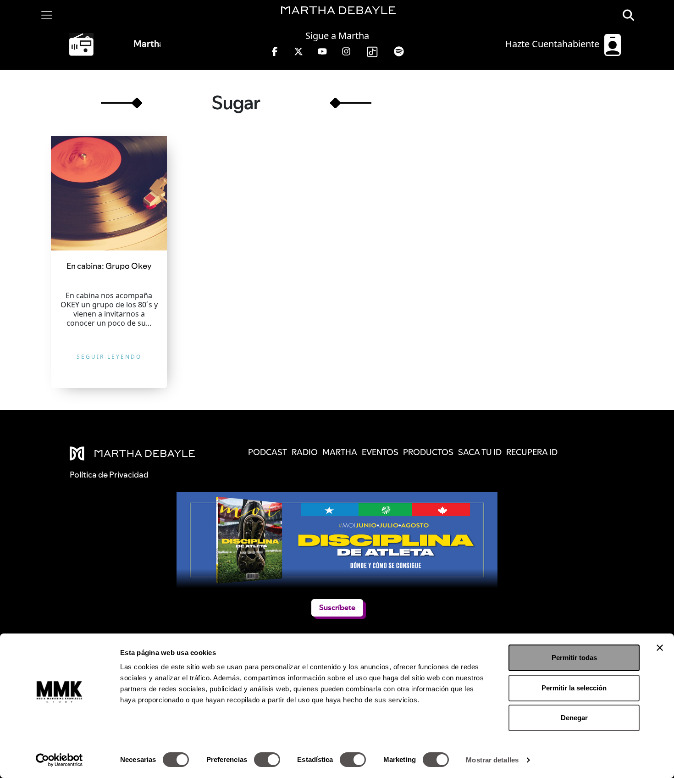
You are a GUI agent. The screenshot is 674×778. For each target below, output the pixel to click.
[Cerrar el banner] (660, 648)
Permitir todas (574, 657)
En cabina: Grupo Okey (109, 266)
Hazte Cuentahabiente (553, 44)
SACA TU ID (480, 452)
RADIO (305, 452)
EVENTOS (380, 452)
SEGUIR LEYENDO (109, 357)
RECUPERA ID (532, 452)
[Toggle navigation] (47, 15)
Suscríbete (337, 608)
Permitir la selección (574, 688)
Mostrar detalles (492, 760)
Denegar (574, 718)
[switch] (267, 759)
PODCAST (267, 452)
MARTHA (339, 452)
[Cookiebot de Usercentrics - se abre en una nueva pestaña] (59, 760)
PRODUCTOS (428, 452)
